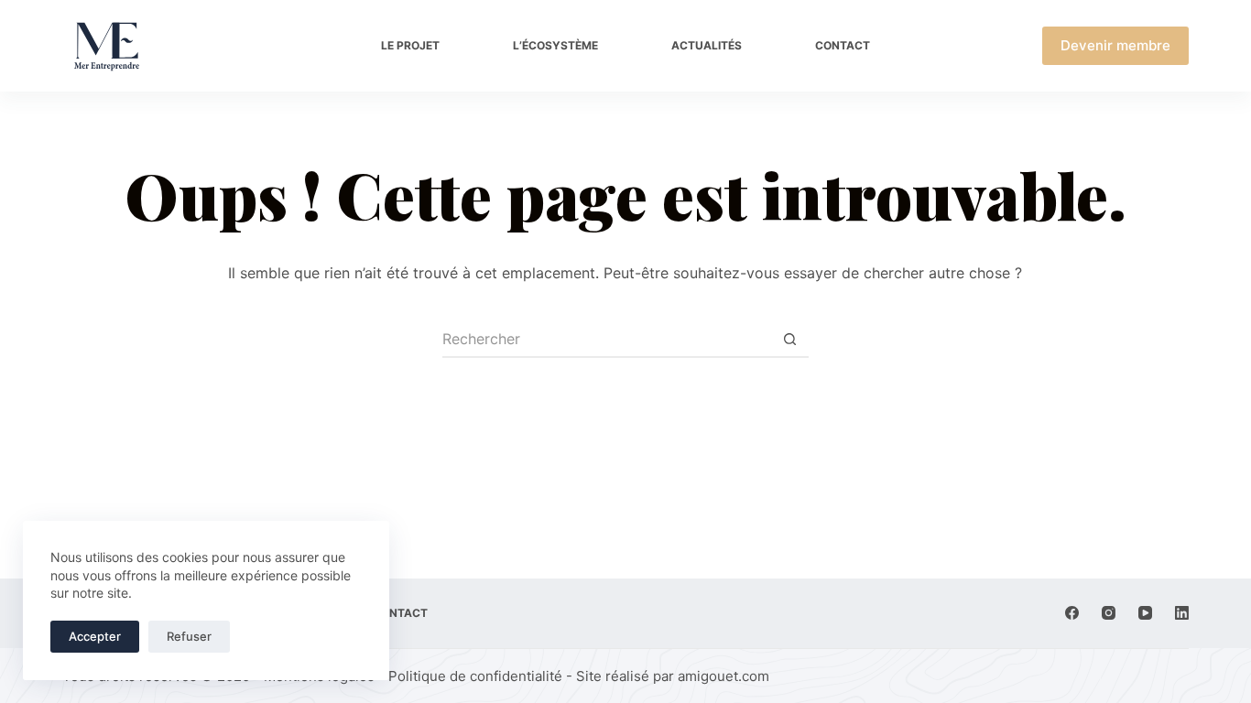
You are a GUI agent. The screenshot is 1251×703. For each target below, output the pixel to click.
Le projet (410, 45)
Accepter (95, 636)
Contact (842, 45)
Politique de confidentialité (475, 676)
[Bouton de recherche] (790, 339)
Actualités (706, 45)
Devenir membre (1115, 45)
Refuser (189, 636)
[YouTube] (1145, 613)
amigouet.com (723, 676)
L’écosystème (555, 45)
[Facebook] (1072, 613)
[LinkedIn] (1182, 613)
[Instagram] (1108, 613)
